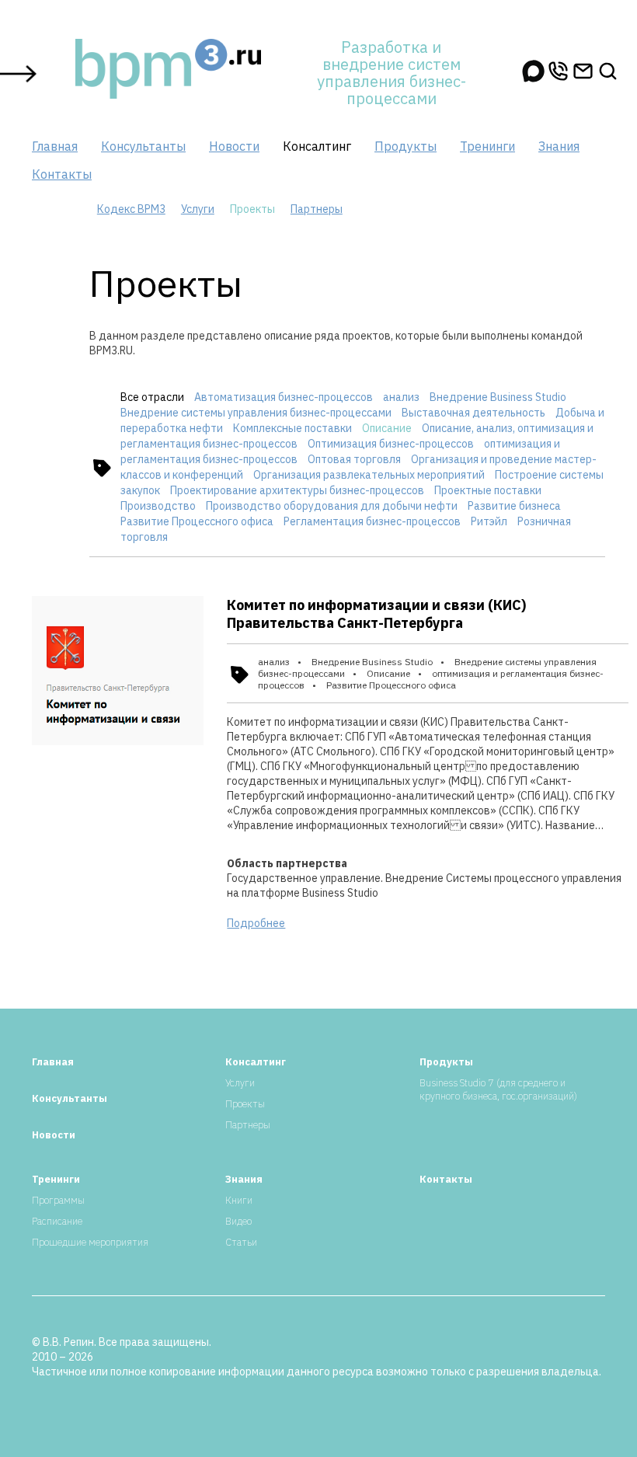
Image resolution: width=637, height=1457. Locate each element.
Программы (58, 1200)
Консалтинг (317, 146)
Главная (55, 146)
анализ (401, 397)
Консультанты (143, 146)
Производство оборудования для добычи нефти (332, 506)
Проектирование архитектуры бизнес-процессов (297, 490)
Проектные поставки (487, 490)
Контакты (62, 174)
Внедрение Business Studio (498, 397)
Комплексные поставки (292, 428)
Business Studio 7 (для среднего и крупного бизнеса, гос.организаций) (498, 1089)
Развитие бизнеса (514, 506)
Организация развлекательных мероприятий (369, 475)
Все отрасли (152, 397)
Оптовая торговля (354, 459)
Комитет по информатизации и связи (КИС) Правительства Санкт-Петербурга (376, 614)
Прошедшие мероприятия (90, 1242)
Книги (238, 1200)
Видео (238, 1221)
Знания (559, 146)
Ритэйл (489, 521)
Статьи (241, 1242)
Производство (158, 506)
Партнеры (317, 209)
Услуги (197, 209)
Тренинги (487, 146)
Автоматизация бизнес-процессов (283, 397)
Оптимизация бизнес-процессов (391, 444)
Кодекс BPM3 (131, 209)
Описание (387, 428)
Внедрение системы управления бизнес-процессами (256, 413)
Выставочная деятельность (473, 413)
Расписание (57, 1221)
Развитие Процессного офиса (196, 521)
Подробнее (256, 923)
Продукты (405, 146)
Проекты (245, 1103)
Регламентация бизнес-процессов (372, 521)
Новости (234, 146)
